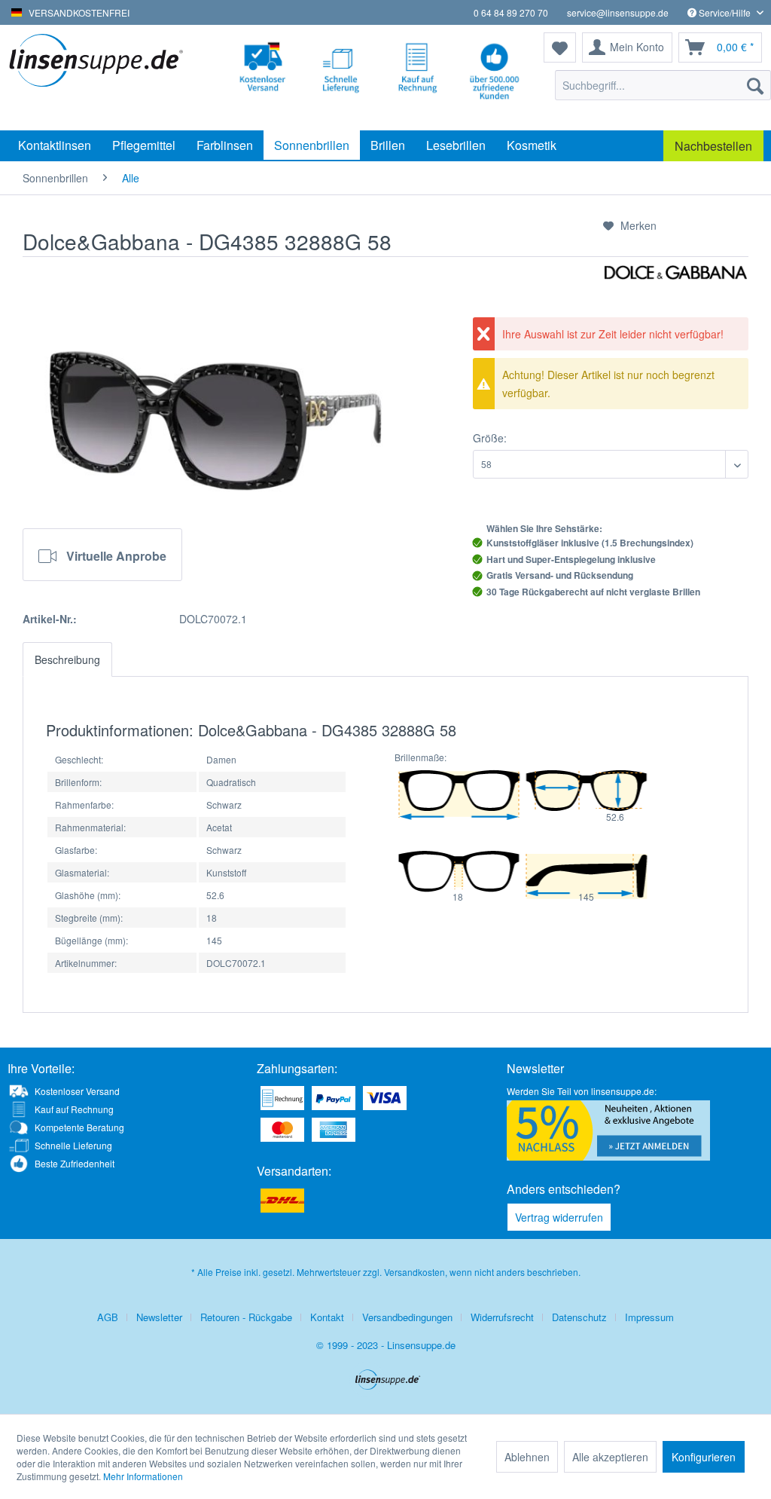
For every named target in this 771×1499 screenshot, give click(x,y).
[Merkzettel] (560, 47)
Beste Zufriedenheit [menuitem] (74, 1163)
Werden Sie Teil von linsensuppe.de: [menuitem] (582, 1090)
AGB (107, 1317)
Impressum (649, 1317)
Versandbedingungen (407, 1317)
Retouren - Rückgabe (246, 1317)
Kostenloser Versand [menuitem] (77, 1090)
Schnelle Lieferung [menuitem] (73, 1145)
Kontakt (327, 1317)
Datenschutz (579, 1317)
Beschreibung (67, 659)
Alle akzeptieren (610, 1456)
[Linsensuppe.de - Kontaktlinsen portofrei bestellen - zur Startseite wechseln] (99, 77)
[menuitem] (663, 85)
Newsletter (159, 1317)
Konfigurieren (704, 1456)
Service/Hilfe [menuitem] (724, 12)
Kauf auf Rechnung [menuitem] (74, 1109)
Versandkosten (414, 1271)
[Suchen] (755, 85)
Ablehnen (527, 1456)
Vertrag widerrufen (559, 1217)
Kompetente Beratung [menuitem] (79, 1127)
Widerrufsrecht (502, 1317)
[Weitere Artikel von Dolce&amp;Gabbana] (675, 291)
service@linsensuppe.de (618, 12)
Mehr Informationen (143, 1476)
